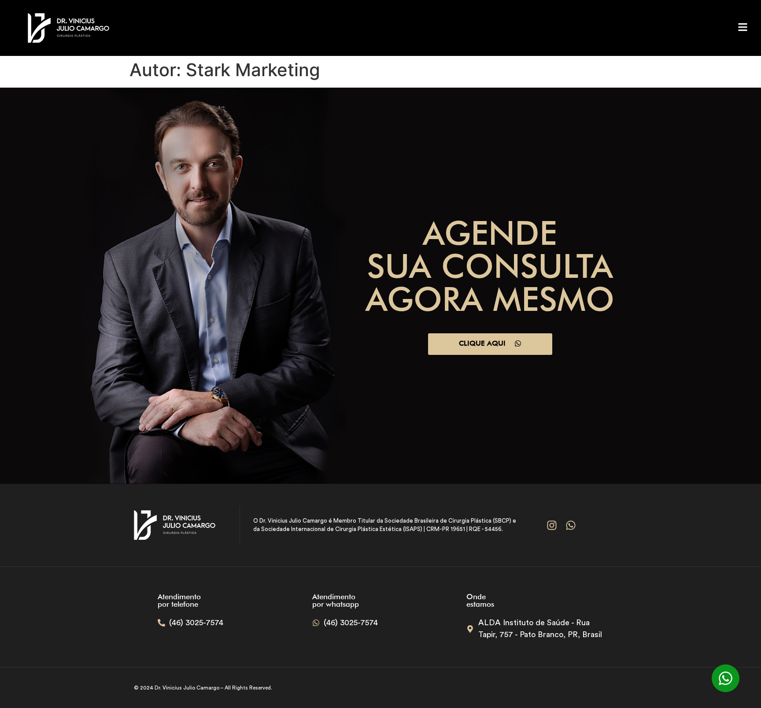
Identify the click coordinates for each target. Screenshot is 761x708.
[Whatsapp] (570, 525)
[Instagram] (551, 525)
